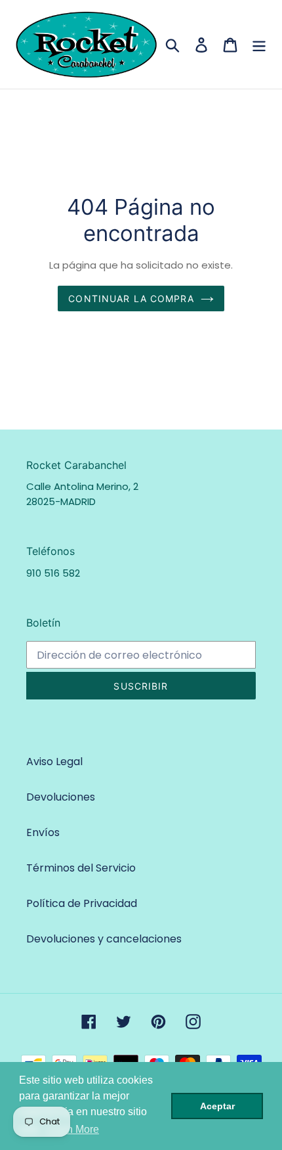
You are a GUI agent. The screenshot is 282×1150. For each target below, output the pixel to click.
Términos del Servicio (81, 867)
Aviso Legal (54, 761)
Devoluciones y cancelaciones (104, 938)
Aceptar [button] (217, 1106)
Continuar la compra (130, 298)
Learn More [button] (72, 1129)
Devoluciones (60, 797)
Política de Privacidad (81, 903)
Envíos (43, 832)
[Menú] (259, 44)
